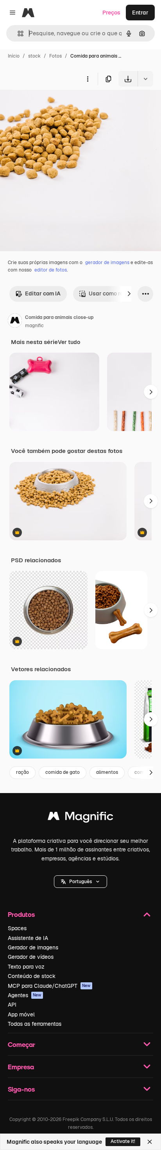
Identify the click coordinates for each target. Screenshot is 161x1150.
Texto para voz (26, 966)
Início (14, 56)
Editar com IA (43, 293)
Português (80, 881)
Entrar (140, 12)
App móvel (21, 1014)
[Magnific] (80, 818)
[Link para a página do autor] (15, 321)
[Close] (149, 1141)
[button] (80, 881)
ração (22, 772)
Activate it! (123, 1141)
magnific (34, 325)
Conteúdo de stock (31, 976)
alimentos (107, 772)
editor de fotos (50, 270)
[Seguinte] (129, 294)
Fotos (55, 56)
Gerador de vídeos (31, 956)
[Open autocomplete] (17, 33)
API (12, 1004)
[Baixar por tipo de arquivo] (145, 79)
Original (50, 105)
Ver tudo (69, 342)
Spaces (17, 928)
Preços (111, 12)
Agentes (24, 995)
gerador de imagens (107, 262)
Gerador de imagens (33, 947)
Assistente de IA (28, 938)
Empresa (21, 1067)
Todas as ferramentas (34, 1023)
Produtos (21, 914)
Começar (21, 1044)
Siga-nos (21, 1089)
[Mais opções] (87, 79)
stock (34, 56)
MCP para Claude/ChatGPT (49, 985)
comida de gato (62, 772)
